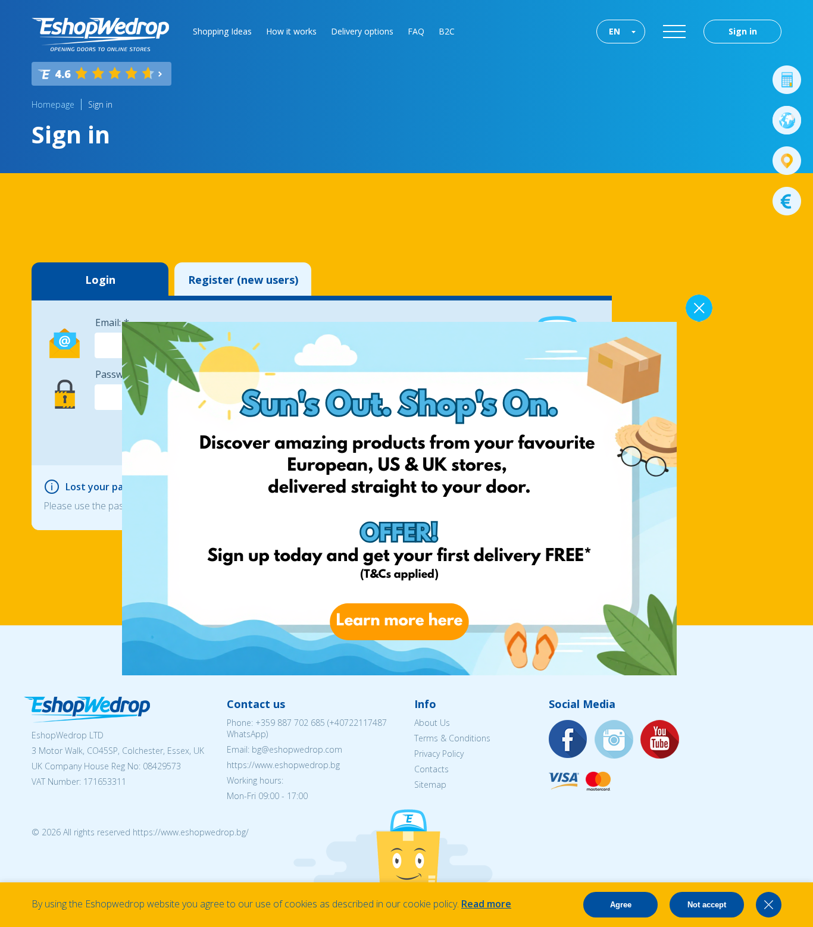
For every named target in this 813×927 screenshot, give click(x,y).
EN (614, 31)
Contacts (431, 769)
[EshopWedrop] (100, 34)
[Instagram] (614, 740)
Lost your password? (113, 486)
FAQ (416, 31)
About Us (432, 722)
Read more (486, 903)
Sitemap (430, 784)
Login (100, 280)
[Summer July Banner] (399, 671)
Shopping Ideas (222, 31)
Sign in (742, 31)
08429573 (162, 766)
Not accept (706, 904)
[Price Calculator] (787, 79)
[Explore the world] (787, 120)
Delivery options (362, 31)
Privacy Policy (439, 753)
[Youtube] (660, 740)
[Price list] (787, 201)
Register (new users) (243, 280)
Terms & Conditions (452, 738)
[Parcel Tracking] (787, 160)
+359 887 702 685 (290, 722)
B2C (447, 31)
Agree (620, 904)
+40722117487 (358, 722)
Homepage (53, 104)
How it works (291, 31)
